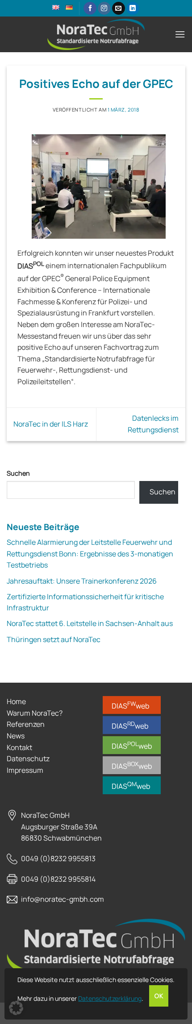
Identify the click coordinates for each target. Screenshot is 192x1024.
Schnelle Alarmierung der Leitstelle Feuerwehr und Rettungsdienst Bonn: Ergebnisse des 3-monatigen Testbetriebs (90, 553)
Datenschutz (28, 758)
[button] (180, 34)
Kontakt (19, 747)
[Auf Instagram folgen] (104, 8)
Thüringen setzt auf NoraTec (53, 639)
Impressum (25, 770)
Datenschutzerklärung (110, 998)
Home (16, 701)
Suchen (18, 473)
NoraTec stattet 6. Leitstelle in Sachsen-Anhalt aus (90, 623)
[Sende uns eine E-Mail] (118, 8)
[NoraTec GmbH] (96, 34)
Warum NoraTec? (35, 713)
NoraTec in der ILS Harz (50, 424)
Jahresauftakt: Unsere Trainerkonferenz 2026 (82, 581)
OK (158, 996)
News (16, 736)
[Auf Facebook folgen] (89, 8)
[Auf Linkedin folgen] (132, 8)
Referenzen (26, 724)
